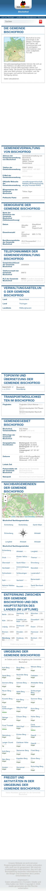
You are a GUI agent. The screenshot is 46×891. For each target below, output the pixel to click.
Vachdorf (19, 580)
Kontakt (26, 882)
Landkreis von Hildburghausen (26, 17)
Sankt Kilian (37, 525)
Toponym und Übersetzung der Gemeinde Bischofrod (22, 379)
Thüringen (23, 304)
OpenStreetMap (30, 516)
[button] (5, 497)
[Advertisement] (23, 114)
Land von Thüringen (7, 17)
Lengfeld (8, 542)
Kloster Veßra (21, 556)
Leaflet (12, 516)
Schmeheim (6, 573)
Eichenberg (8, 525)
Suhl (4, 580)
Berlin (4, 614)
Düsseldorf (35, 620)
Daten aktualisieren (11, 79)
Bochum (34, 638)
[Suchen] (40, 21)
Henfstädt (6, 568)
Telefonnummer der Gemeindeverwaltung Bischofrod (22, 255)
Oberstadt (6, 563)
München (34, 613)
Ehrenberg (35, 563)
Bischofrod (23, 12)
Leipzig (5, 627)
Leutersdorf (35, 573)
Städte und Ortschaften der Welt (23, 883)
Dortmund (20, 626)
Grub (4, 557)
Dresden (19, 632)
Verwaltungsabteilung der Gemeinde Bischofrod (22, 291)
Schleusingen (21, 573)
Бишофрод (20, 389)
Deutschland (24, 299)
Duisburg (19, 638)
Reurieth (19, 586)
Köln (4, 620)
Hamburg (20, 613)
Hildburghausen (25, 308)
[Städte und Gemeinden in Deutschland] (23, 4)
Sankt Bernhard (37, 585)
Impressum (22, 880)
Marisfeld (34, 568)
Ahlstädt (37, 533)
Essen (33, 627)
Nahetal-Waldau (8, 585)
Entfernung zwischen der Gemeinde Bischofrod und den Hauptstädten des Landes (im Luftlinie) (22, 602)
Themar (34, 557)
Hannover (34, 632)
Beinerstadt (35, 579)
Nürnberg (6, 638)
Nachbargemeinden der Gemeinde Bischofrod (20, 487)
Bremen (5, 632)
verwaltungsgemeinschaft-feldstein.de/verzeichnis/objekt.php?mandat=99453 (32, 183)
